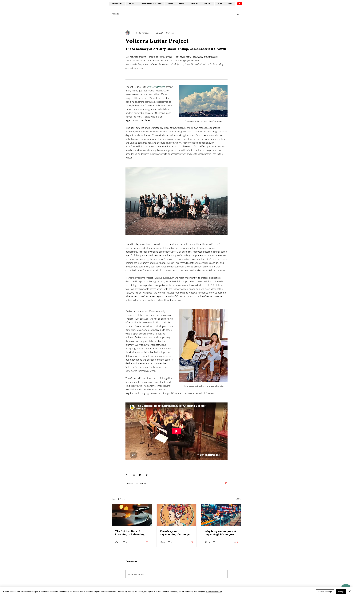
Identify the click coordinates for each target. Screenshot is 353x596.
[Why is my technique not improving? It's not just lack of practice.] (221, 515)
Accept (341, 591)
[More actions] (226, 32)
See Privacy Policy (214, 591)
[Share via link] (147, 474)
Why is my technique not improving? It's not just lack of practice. (220, 533)
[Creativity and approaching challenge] (176, 515)
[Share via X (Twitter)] (133, 474)
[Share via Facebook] (126, 474)
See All (238, 499)
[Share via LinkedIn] (140, 474)
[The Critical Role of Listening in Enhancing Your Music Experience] (132, 515)
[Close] (349, 591)
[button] (237, 14)
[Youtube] (239, 3)
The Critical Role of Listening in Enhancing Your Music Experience (130, 533)
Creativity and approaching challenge (175, 533)
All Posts (115, 14)
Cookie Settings (325, 591)
